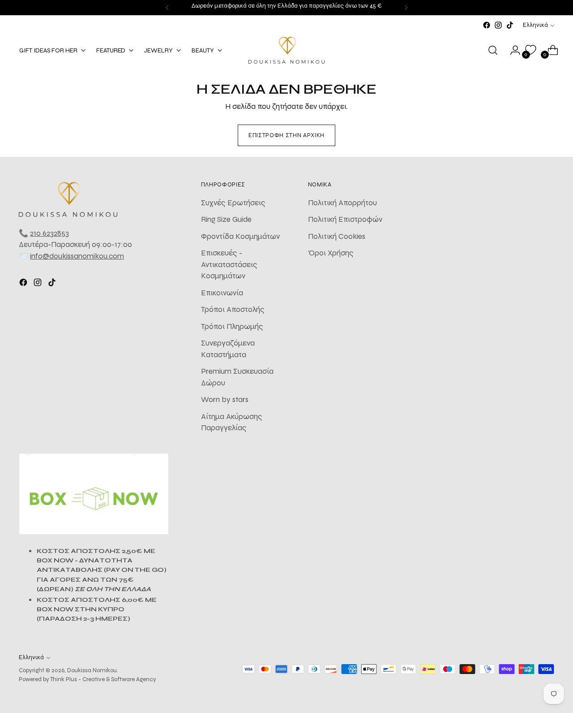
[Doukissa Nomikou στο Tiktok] (510, 25)
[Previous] (167, 7)
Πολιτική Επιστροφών (345, 219)
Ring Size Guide (226, 219)
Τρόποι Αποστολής (233, 309)
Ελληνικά (535, 25)
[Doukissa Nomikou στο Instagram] (498, 25)
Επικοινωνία (222, 293)
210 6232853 (49, 233)
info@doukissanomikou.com (77, 256)
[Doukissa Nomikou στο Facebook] (487, 25)
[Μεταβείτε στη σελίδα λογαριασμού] (512, 50)
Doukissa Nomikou (92, 670)
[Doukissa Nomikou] (286, 50)
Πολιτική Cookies (336, 236)
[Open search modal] (493, 50)
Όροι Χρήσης (331, 253)
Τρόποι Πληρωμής (232, 326)
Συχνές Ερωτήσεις (233, 202)
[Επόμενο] (406, 7)
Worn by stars (224, 399)
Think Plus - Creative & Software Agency (103, 679)
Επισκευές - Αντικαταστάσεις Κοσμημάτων (229, 264)
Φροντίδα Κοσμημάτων (240, 236)
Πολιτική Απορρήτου (342, 202)
